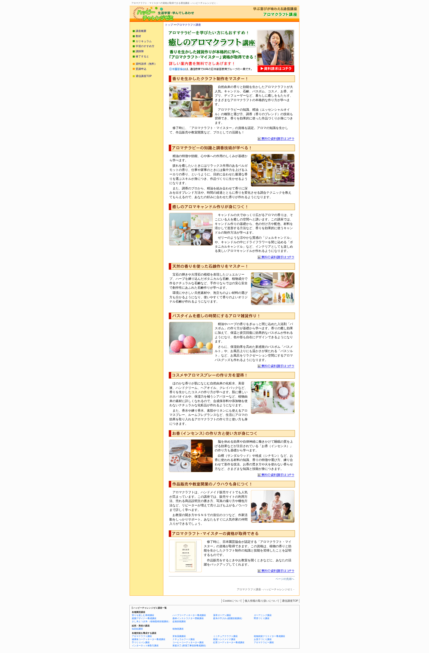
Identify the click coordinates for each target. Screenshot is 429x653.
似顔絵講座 (137, 629)
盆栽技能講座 (179, 621)
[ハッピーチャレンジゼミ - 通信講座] (162, 20)
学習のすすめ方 (145, 46)
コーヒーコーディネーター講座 (188, 642)
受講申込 (141, 68)
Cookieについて (232, 600)
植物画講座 (178, 629)
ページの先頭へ (284, 578)
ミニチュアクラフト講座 (225, 636)
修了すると (142, 56)
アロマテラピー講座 (264, 642)
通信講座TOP (144, 76)
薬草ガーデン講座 (222, 615)
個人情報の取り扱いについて (262, 600)
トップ (169, 24)
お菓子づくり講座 (263, 639)
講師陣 (140, 51)
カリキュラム (144, 41)
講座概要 (141, 31)
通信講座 (290, 600)
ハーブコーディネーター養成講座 (189, 615)
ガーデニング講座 (263, 615)
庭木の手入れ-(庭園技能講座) (227, 618)
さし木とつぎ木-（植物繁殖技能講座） (151, 621)
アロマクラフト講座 (189, 24)
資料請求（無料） (146, 63)
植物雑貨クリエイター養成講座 (269, 636)
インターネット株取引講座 (145, 645)
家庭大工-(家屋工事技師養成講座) (189, 645)
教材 (138, 36)
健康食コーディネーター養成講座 (148, 639)
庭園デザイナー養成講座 (144, 618)
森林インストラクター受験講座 (188, 618)
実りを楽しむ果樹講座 (143, 615)
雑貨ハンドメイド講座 (224, 639)
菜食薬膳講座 (179, 636)
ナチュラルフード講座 (183, 639)
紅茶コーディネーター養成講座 (228, 642)
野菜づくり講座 (261, 618)
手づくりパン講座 (141, 642)
